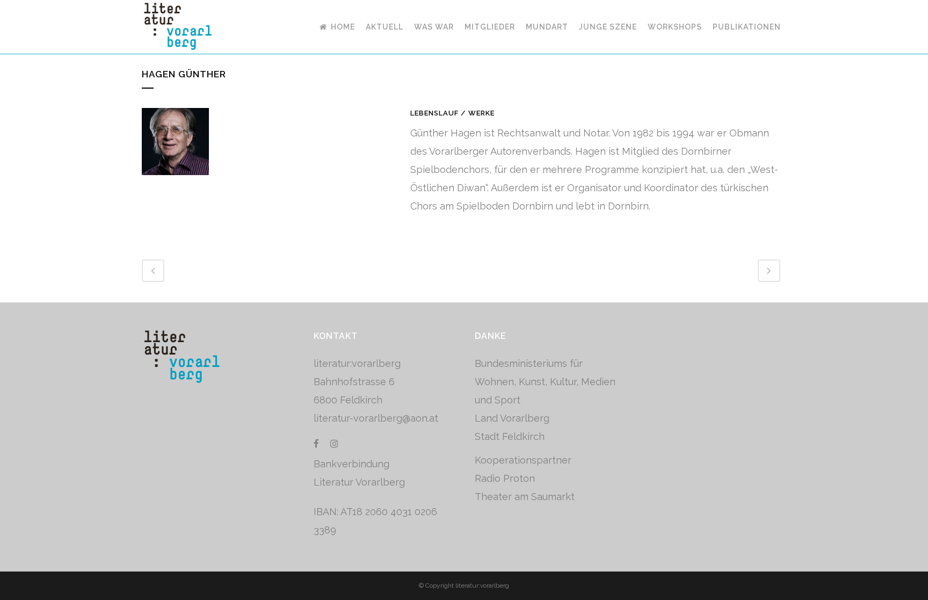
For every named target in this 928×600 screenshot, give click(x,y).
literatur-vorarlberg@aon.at (376, 418)
